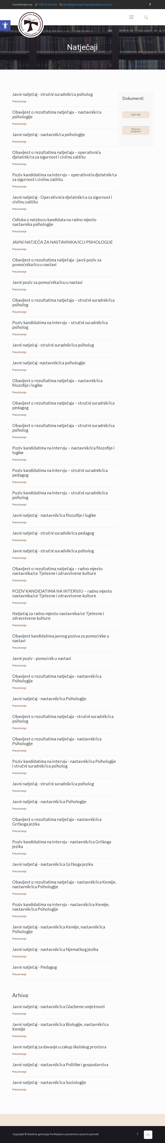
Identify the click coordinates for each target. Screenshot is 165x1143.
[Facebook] (150, 4)
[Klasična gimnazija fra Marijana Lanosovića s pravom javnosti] (31, 24)
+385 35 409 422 (47, 4)
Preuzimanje (19, 101)
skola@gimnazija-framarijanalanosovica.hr (87, 4)
